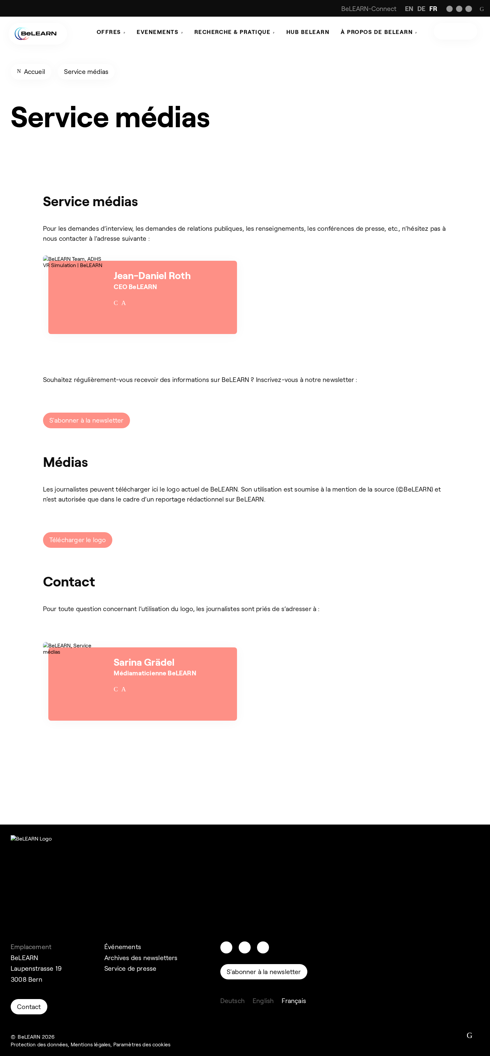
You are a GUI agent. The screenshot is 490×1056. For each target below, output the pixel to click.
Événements (122, 946)
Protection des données (39, 1044)
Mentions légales (91, 1044)
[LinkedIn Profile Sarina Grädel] (123, 689)
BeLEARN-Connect (368, 8)
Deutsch (232, 1000)
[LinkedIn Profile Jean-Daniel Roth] (123, 303)
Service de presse (130, 968)
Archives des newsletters (141, 957)
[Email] (116, 303)
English (263, 1000)
